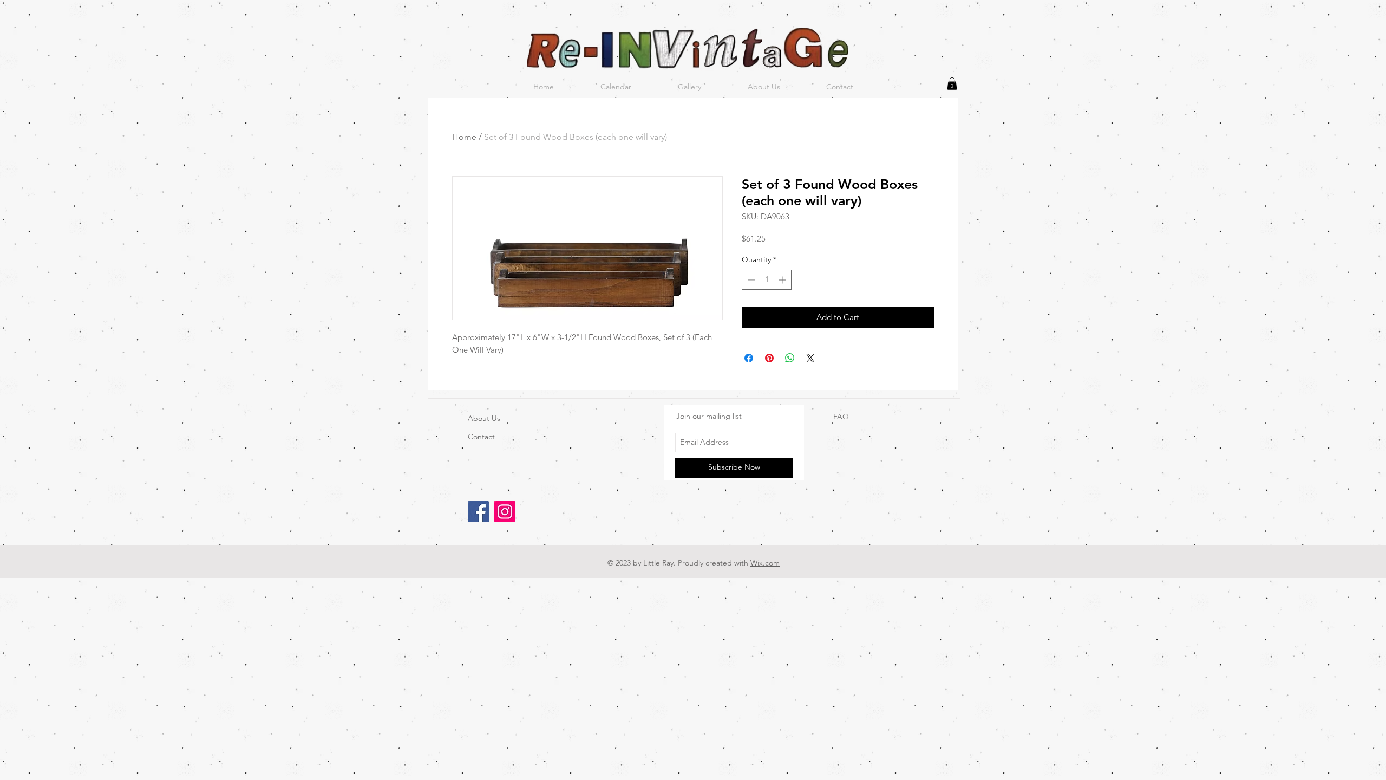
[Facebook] (478, 511)
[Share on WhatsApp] (789, 358)
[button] (952, 83)
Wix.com (765, 563)
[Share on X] (810, 358)
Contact (481, 436)
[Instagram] (504, 511)
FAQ (841, 416)
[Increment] (783, 279)
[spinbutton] (766, 279)
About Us (484, 418)
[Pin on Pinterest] (769, 358)
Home (464, 137)
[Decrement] (750, 279)
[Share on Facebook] (748, 358)
